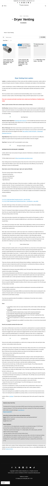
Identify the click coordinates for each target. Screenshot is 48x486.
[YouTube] (28, 2)
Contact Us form (9, 449)
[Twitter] (19, 2)
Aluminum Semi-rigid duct (20, 120)
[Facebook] (17, 2)
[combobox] (22, 37)
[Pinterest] (21, 2)
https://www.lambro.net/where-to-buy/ (24, 158)
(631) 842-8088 (19, 0)
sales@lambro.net (30, 0)
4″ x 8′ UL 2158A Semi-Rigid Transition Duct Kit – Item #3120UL (16, 199)
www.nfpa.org (21, 410)
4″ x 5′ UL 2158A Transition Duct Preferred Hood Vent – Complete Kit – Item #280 (20, 201)
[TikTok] (30, 2)
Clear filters (5, 40)
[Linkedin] (24, 2)
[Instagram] (26, 2)
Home (5, 32)
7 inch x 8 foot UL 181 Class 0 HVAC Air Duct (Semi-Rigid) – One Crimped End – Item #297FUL (23, 62)
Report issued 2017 (7, 411)
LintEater (11, 396)
